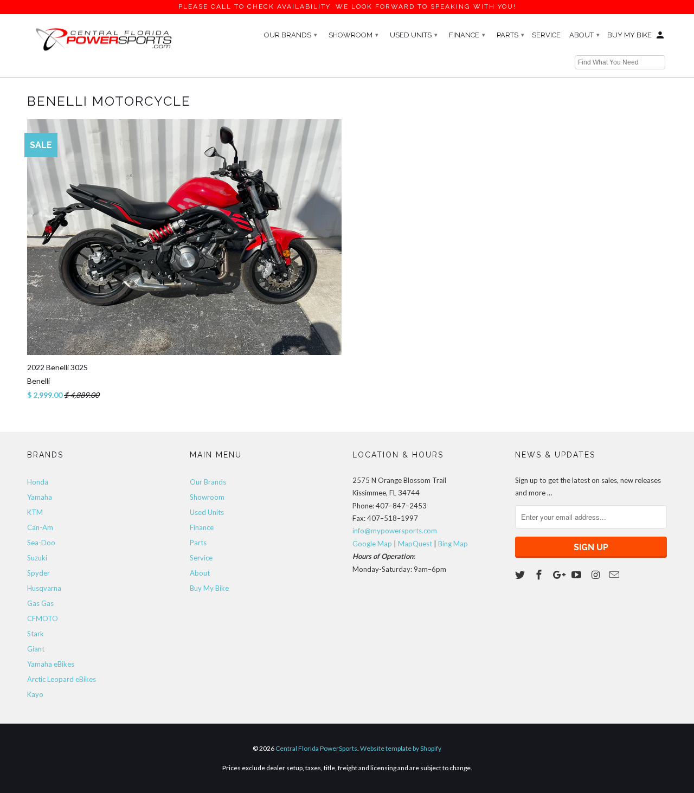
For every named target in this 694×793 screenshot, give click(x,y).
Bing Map (453, 543)
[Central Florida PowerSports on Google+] (559, 575)
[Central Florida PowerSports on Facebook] (540, 575)
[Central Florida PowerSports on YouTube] (577, 575)
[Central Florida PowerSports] (103, 38)
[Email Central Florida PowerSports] (615, 575)
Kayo (35, 694)
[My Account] (661, 37)
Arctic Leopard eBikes (61, 679)
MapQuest (415, 543)
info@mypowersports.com (394, 530)
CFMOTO (42, 618)
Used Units (414, 35)
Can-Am (40, 527)
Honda (37, 482)
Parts (510, 35)
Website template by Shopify (400, 748)
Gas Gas (40, 603)
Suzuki (37, 557)
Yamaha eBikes (50, 664)
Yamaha (39, 497)
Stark (35, 633)
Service (546, 35)
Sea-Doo (41, 542)
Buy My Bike (629, 35)
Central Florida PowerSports (316, 748)
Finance (467, 35)
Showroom (353, 35)
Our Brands (290, 35)
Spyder (38, 573)
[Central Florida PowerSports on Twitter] (521, 575)
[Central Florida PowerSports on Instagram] (596, 575)
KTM (35, 512)
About (584, 35)
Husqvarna (44, 588)
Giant (35, 648)
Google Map (372, 543)
